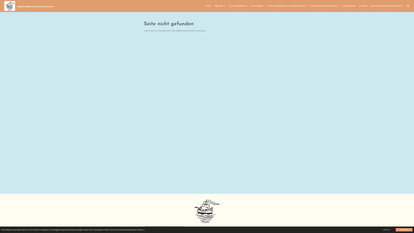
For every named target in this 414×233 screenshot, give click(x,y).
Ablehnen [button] (386, 230)
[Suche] (408, 6)
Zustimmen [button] (404, 230)
